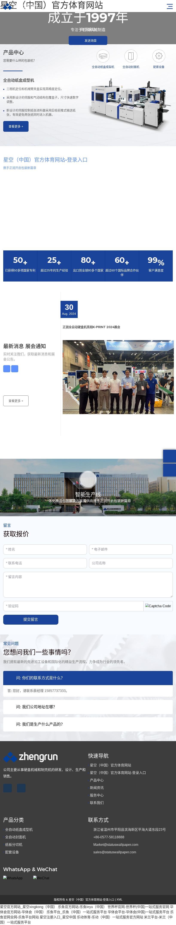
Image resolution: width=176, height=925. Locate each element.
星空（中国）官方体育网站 (110, 765)
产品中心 (97, 780)
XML (119, 899)
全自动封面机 (15, 837)
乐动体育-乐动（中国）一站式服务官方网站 (110, 917)
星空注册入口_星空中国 (58, 917)
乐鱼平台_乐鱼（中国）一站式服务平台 (77, 912)
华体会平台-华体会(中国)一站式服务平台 (138, 912)
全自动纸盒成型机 (19, 829)
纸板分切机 (13, 844)
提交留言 (30, 620)
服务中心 (97, 795)
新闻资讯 (97, 788)
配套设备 (12, 852)
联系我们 (97, 803)
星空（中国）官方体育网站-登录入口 (118, 773)
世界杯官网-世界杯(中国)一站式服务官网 (138, 907)
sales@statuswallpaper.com (114, 852)
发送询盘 (88, 40)
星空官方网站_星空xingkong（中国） (28, 907)
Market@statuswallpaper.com (115, 844)
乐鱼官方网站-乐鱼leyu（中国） (82, 907)
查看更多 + (16, 401)
